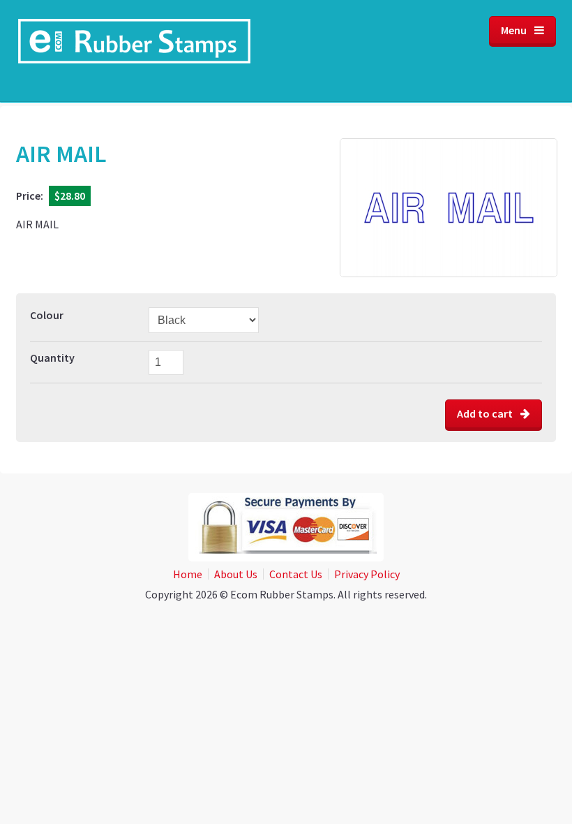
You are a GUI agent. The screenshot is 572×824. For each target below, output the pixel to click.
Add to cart (486, 413)
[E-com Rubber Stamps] (134, 51)
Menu (515, 30)
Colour (46, 315)
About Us (235, 574)
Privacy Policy (367, 574)
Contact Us (295, 574)
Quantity (52, 358)
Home (187, 574)
